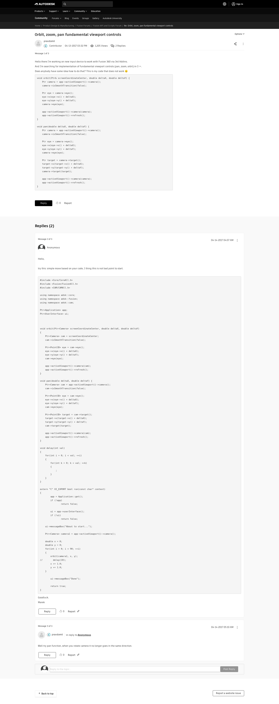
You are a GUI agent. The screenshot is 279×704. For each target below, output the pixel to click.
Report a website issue (228, 693)
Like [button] (57, 203)
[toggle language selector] (225, 4)
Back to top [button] (47, 693)
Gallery (95, 18)
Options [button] (238, 34)
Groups (85, 18)
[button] (242, 43)
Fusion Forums (84, 25)
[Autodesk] (45, 4)
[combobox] (87, 4)
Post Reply (229, 669)
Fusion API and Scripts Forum (107, 25)
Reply (43, 203)
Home (37, 25)
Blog (67, 18)
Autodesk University (112, 18)
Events (75, 18)
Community (41, 18)
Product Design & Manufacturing (58, 25)
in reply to (78, 635)
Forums (55, 18)
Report (68, 203)
